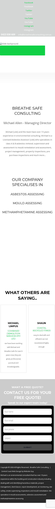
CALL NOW (22, 50)
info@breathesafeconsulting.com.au (34, 34)
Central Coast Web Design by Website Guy (17, 471)
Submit (28, 447)
